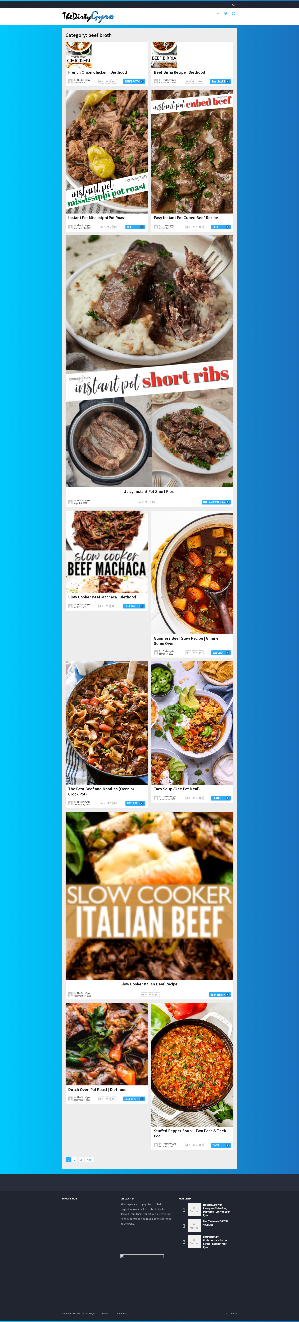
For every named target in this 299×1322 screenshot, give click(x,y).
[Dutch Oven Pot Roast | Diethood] (107, 1044)
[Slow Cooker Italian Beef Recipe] (149, 896)
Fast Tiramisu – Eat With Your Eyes (215, 1222)
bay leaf (218, 653)
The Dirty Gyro (88, 1313)
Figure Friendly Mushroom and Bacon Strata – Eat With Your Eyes (215, 1242)
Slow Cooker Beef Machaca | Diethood (102, 597)
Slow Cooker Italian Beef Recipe (149, 984)
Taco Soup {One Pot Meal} (177, 789)
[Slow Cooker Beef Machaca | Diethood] (107, 552)
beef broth (132, 81)
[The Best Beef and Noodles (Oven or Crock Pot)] (107, 723)
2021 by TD (231, 1313)
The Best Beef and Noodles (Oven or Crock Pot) (101, 791)
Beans (216, 798)
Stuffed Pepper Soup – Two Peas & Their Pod (190, 1133)
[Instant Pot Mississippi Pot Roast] (107, 152)
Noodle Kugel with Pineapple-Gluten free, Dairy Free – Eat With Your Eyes (216, 1210)
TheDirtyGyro (83, 80)
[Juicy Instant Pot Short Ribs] (149, 361)
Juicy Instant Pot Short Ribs (149, 491)
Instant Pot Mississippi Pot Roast (97, 217)
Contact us (121, 1313)
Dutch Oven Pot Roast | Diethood (97, 1089)
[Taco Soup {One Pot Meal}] (192, 723)
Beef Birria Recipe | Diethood (179, 72)
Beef (130, 227)
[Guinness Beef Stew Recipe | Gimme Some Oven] (192, 572)
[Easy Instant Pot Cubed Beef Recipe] (192, 152)
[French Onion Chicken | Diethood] (79, 55)
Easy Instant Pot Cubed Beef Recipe (186, 217)
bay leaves (218, 81)
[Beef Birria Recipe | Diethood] (164, 55)
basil (216, 1145)
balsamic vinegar (214, 502)
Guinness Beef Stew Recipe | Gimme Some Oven (186, 641)
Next (90, 1160)
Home (105, 1313)
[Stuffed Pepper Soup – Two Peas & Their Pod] (192, 1065)
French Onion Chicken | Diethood (97, 72)
